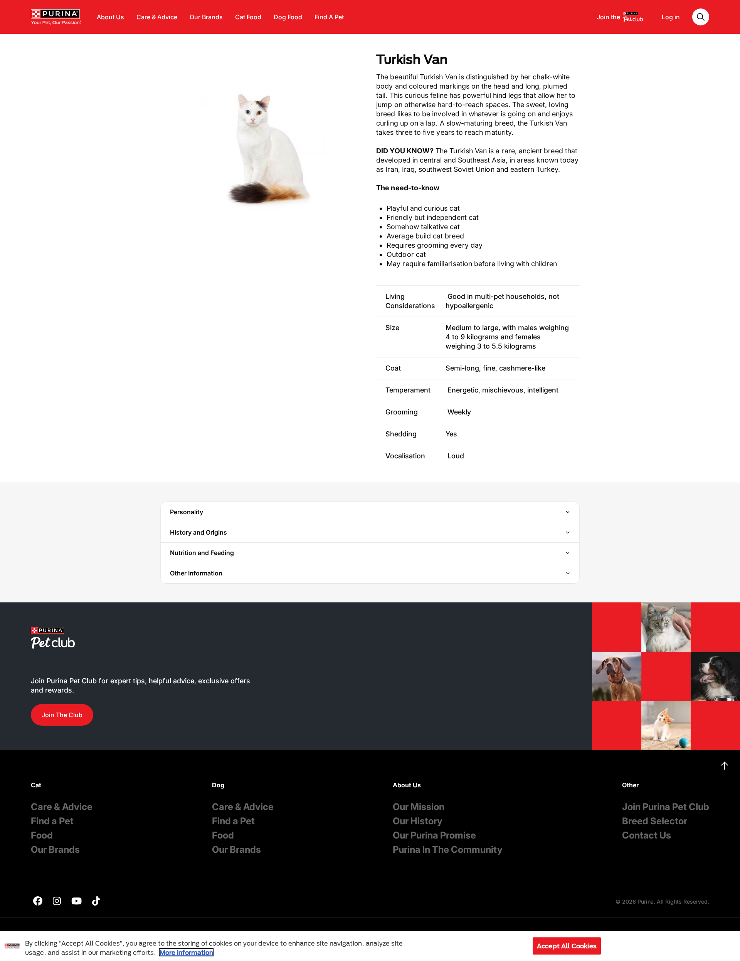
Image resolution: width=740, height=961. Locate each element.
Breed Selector (654, 821)
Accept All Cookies (567, 945)
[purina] (37, 902)
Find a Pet (52, 821)
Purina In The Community (448, 849)
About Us (110, 17)
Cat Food (248, 17)
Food (42, 835)
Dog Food (288, 17)
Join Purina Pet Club (665, 806)
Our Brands (206, 17)
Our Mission (418, 806)
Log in (671, 17)
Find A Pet (329, 17)
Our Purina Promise (434, 835)
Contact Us (646, 835)
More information (186, 952)
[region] (370, 946)
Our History (417, 821)
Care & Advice (156, 17)
